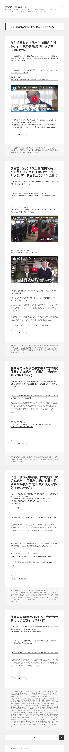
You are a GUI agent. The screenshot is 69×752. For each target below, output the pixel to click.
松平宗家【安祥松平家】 (40, 714)
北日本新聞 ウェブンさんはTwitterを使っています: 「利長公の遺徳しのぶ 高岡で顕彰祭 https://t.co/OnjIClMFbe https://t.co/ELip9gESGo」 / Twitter (35, 546)
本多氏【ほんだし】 (27, 714)
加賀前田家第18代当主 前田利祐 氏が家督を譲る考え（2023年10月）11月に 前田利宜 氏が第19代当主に (34, 171)
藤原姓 (47, 723)
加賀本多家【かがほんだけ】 (37, 693)
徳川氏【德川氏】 (39, 712)
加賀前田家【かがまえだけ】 (32, 149)
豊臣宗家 (26, 724)
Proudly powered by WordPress (20, 748)
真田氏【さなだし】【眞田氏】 (29, 723)
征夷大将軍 (18, 698)
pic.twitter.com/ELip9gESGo (40, 556)
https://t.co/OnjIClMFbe (20, 556)
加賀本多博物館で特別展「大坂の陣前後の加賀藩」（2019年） (34, 618)
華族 (43, 150)
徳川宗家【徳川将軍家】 (27, 712)
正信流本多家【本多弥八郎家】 (30, 717)
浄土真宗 (52, 459)
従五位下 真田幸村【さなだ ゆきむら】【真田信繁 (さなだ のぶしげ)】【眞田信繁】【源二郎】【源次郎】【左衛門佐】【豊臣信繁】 (34, 710)
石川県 (40, 150)
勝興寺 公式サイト (16, 422)
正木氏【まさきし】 (44, 717)
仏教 (31, 456)
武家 (36, 150)
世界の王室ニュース (16, 6)
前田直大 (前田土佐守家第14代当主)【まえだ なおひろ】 (34, 593)
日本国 (32, 150)
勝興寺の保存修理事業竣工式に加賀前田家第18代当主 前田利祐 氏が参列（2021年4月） (34, 371)
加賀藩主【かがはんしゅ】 (25, 596)
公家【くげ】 (45, 691)
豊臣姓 (21, 724)
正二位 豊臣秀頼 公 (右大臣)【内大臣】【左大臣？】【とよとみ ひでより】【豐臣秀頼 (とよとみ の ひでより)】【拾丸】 (34, 715)
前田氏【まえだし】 (19, 149)
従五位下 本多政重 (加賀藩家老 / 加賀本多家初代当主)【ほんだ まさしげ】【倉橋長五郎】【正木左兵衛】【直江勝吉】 (34, 703)
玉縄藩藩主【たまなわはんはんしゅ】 (46, 721)
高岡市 (23, 461)
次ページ (61, 737)
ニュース (25, 147)
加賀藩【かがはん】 (46, 149)
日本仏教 (39, 459)
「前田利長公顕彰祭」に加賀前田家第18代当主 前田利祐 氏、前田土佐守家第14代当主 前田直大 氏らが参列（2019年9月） (34, 482)
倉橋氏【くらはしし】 (36, 691)
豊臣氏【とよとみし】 (47, 724)
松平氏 (49, 714)
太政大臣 (34, 695)
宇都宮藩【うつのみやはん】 (45, 695)
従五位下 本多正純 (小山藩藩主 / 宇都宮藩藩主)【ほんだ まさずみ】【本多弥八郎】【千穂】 (34, 708)
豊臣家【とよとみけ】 (35, 724)
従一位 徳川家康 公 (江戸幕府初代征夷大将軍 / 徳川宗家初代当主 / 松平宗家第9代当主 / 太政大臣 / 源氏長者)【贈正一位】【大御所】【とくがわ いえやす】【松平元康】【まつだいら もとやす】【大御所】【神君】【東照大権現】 (34, 700)
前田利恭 (28, 347)
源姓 (15, 721)
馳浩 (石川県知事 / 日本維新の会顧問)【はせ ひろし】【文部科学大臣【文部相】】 (34, 151)
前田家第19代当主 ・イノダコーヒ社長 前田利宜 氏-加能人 (31, 325)
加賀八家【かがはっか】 (43, 349)
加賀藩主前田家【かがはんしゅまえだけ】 (43, 350)
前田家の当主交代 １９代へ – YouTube (24, 253)
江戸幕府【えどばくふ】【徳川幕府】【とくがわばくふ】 (34, 718)
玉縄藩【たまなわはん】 (28, 721)
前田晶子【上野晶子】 (19, 349)
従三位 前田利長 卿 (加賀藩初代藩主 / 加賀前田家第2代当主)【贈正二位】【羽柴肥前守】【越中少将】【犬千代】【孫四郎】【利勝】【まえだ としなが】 (34, 598)
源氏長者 (19, 721)
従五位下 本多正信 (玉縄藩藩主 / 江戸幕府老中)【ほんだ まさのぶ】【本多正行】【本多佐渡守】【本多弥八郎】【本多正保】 (33, 706)
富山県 (32, 459)
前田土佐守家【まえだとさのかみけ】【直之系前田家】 (28, 592)
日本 (29, 150)
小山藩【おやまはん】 (36, 696)
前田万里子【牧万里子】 (36, 345)
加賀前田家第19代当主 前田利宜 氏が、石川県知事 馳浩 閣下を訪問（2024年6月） (34, 46)
